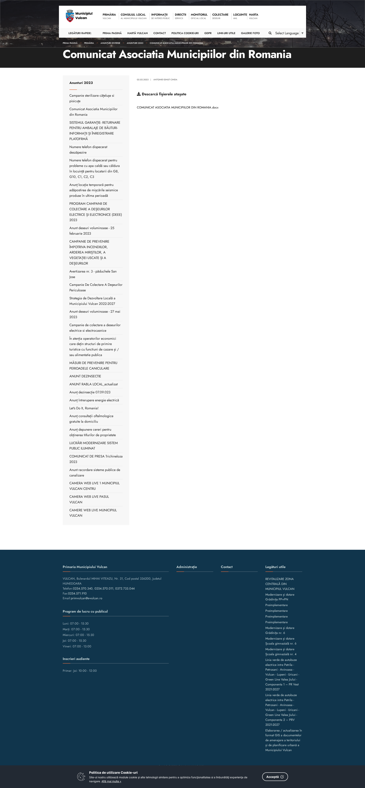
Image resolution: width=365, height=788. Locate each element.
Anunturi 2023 (135, 43)
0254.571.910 (77, 593)
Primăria (89, 43)
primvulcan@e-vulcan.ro (86, 598)
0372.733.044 (125, 588)
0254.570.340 (83, 588)
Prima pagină (70, 43)
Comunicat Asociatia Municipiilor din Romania (176, 43)
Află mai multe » (111, 781)
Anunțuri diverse (110, 43)
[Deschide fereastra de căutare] (270, 33)
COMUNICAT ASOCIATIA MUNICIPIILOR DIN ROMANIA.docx (177, 107)
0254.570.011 (103, 588)
